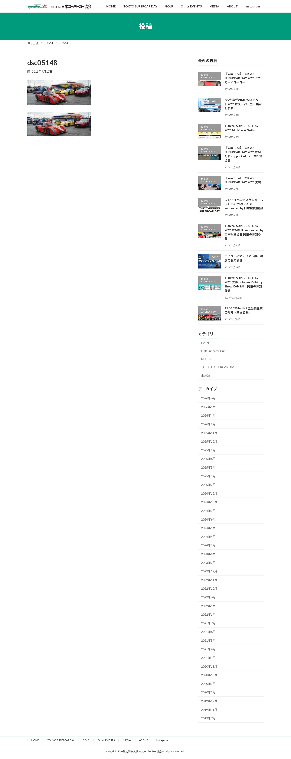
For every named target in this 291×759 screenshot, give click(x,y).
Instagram (162, 740)
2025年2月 (208, 484)
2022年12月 (209, 571)
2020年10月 (209, 675)
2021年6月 (208, 631)
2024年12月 (209, 493)
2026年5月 (208, 407)
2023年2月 (208, 562)
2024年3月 (208, 545)
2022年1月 (208, 614)
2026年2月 (208, 424)
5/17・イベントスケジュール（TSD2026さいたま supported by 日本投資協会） (245, 204)
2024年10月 (209, 502)
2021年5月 (208, 640)
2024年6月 (208, 519)
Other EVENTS (106, 740)
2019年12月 (209, 701)
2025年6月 (208, 459)
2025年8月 (208, 450)
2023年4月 (208, 554)
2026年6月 (208, 398)
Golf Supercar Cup (213, 351)
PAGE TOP (280, 732)
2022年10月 (209, 588)
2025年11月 (209, 433)
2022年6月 (208, 597)
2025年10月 (209, 441)
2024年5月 (208, 528)
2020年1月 (208, 692)
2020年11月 (209, 666)
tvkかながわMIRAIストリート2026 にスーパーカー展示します (243, 104)
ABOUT (143, 740)
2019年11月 (209, 709)
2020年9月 (208, 683)
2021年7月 (208, 623)
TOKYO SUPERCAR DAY (218, 367)
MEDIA (206, 359)
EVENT (206, 343)
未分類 (205, 375)
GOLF (86, 740)
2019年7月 (208, 718)
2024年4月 (208, 536)
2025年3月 (208, 476)
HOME (35, 740)
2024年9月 (208, 510)
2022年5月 (208, 606)
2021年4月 (208, 649)
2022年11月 (209, 580)
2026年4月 (208, 415)
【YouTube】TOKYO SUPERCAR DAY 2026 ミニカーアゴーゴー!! (243, 78)
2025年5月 (208, 467)
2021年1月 (208, 657)
